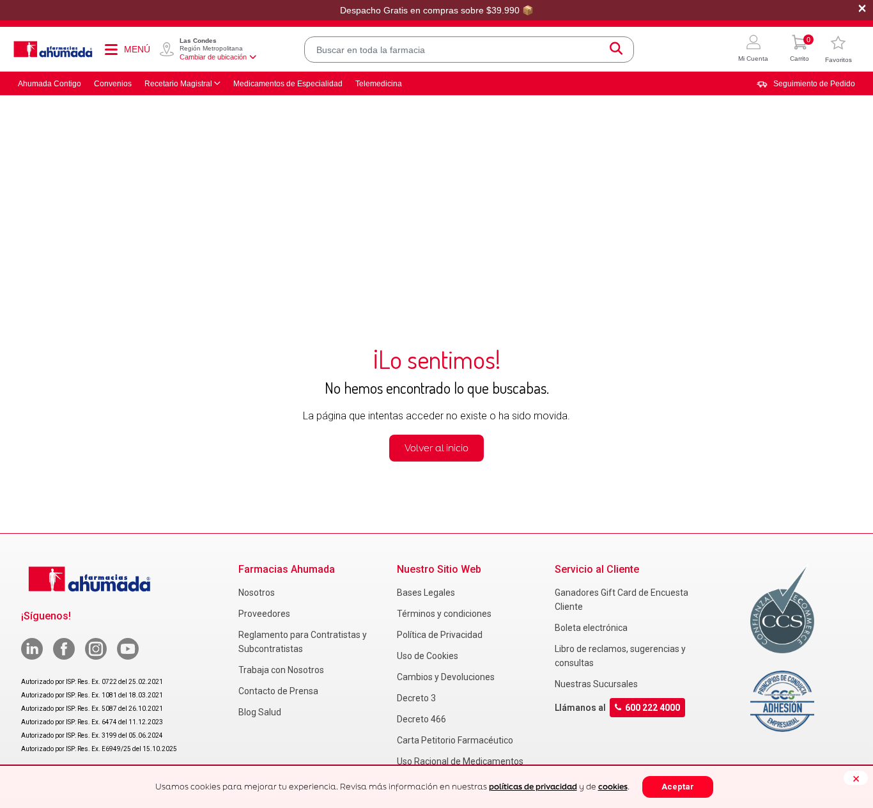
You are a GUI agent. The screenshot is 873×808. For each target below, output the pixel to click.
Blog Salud (259, 712)
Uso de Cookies (427, 656)
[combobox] (469, 49)
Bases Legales (426, 592)
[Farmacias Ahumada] (53, 49)
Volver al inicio (436, 448)
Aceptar (677, 786)
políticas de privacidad (533, 786)
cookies (613, 786)
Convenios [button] (113, 83)
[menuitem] (805, 84)
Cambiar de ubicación (213, 57)
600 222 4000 (652, 708)
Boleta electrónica (591, 628)
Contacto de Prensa (278, 691)
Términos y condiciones (444, 614)
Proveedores (264, 614)
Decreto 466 (421, 719)
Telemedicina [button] (378, 83)
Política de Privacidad (440, 635)
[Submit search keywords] (616, 49)
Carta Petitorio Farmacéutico (455, 740)
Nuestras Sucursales (596, 684)
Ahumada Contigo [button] (49, 83)
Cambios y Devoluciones (446, 677)
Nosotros (256, 592)
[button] (753, 50)
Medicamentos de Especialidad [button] (288, 83)
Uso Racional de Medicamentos (460, 761)
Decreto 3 (416, 698)
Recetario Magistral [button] (178, 83)
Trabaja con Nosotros (281, 670)
